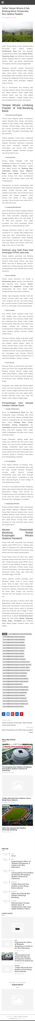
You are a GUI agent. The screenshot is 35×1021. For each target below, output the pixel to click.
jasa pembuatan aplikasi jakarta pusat (16, 662)
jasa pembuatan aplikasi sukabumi (14, 698)
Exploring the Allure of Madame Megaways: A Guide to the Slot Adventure (21, 864)
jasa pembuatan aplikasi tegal (13, 706)
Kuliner (13, 900)
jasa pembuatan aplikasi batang (14, 639)
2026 (12, 859)
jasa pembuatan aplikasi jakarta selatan (17, 664)
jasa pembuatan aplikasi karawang (15, 673)
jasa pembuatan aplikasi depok (13, 653)
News (12, 870)
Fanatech (11, 1016)
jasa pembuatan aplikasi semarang (15, 692)
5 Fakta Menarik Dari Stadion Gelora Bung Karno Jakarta (16, 799)
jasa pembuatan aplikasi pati (12, 684)
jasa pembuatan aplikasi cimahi (13, 651)
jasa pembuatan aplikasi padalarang (15, 681)
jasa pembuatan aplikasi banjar (14, 637)
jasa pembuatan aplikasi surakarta (15, 701)
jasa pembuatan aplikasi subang (14, 695)
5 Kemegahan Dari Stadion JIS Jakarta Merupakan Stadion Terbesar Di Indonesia (17, 768)
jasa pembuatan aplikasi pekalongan (15, 687)
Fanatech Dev (21, 1018)
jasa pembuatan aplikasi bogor (13, 642)
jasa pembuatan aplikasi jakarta (14, 659)
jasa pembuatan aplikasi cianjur (14, 645)
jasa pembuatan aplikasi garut (13, 656)
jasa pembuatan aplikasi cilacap (14, 648)
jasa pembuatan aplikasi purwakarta (15, 690)
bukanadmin (17, 985)
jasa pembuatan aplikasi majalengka (15, 678)
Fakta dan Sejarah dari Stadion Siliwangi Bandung (14, 829)
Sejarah (13, 882)
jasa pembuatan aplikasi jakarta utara (16, 670)
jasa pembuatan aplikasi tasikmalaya (15, 704)
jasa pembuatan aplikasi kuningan (14, 676)
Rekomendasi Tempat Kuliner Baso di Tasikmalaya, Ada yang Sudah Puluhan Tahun (21, 906)
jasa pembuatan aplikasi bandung (20, 634)
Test (12, 853)
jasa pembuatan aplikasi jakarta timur (16, 667)
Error (13, 856)
